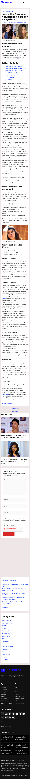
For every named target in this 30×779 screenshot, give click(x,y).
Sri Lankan (20, 59)
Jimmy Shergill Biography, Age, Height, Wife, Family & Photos (21, 752)
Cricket (4, 625)
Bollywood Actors (19, 698)
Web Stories (4, 724)
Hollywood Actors (7, 631)
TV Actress (5, 659)
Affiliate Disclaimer (5, 701)
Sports (16, 692)
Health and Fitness (12, 72)
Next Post (15, 411)
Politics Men (5, 641)
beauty (4, 298)
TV (15, 689)
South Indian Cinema (7, 646)
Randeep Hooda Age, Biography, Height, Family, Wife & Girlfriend (21, 745)
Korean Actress (6, 636)
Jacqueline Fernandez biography (14, 66)
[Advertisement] (15, 557)
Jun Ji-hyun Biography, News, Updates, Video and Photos (7, 737)
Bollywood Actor (6, 620)
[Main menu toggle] (27, 2)
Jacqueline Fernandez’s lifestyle (14, 70)
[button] (23, 2)
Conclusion (10, 79)
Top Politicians (6, 654)
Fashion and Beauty (12, 74)
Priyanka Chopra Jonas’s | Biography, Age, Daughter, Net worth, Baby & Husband (14, 461)
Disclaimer (3, 694)
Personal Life (10, 77)
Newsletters (4, 698)
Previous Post (15, 408)
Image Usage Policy (6, 726)
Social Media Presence (13, 76)
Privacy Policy (4, 692)
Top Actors (5, 649)
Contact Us (4, 689)
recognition (9, 120)
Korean (3, 721)
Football (4, 628)
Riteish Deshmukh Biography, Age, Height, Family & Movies (7, 752)
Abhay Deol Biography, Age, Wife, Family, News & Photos (7, 745)
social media (17, 343)
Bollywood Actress (19, 696)
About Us (3, 687)
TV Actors (4, 657)
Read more (5, 607)
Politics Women (6, 644)
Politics (17, 694)
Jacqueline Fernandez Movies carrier (15, 68)
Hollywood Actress (7, 633)
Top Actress (5, 652)
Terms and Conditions (6, 703)
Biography (17, 687)
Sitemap (3, 696)
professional (16, 170)
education (25, 85)
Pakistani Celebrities (7, 638)
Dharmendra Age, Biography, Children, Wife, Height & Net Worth (20, 738)
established (5, 394)
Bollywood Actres (6, 22)
